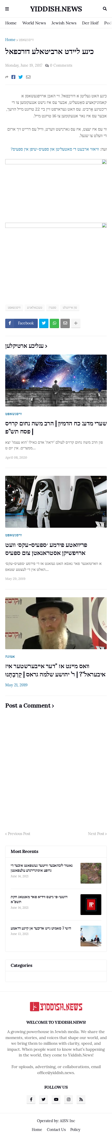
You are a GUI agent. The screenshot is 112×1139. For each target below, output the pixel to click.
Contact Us (56, 1129)
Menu (7, 9)
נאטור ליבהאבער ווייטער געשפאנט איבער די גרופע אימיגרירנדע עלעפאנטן (42, 868)
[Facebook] (13, 77)
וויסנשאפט (26, 39)
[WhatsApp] (54, 323)
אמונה (10, 656)
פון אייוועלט (70, 307)
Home (11, 22)
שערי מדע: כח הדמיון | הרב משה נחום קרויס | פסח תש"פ (56, 427)
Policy (75, 1129)
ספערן (52, 307)
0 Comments (61, 65)
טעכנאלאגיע (34, 307)
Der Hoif (90, 22)
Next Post (96, 833)
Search (105, 9)
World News (34, 22)
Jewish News (64, 22)
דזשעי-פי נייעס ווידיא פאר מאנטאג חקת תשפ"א (39, 899)
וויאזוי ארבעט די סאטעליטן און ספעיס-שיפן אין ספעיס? (55, 149)
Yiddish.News (56, 8)
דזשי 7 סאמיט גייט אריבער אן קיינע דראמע (41, 928)
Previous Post (19, 833)
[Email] (28, 77)
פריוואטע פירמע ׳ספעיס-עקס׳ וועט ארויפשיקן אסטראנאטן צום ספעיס (46, 549)
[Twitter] (20, 77)
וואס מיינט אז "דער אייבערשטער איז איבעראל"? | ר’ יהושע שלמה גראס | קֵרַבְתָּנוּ (55, 670)
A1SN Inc (67, 1120)
